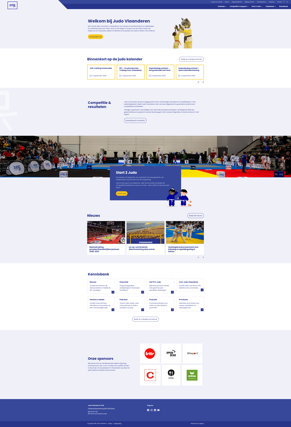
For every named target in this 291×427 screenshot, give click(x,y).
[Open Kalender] (226, 6)
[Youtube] (158, 410)
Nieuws (227, 2)
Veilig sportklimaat (237, 2)
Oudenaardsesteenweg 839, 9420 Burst (101, 408)
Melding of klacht (249, 2)
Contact (279, 2)
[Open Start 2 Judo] (262, 6)
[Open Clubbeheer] (275, 6)
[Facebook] (148, 410)
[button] (199, 82)
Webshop (271, 2)
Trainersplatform (261, 2)
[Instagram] (151, 410)
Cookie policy (118, 423)
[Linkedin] (155, 410)
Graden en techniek (216, 2)
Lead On (201, 423)
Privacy (110, 423)
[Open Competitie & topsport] (248, 6)
